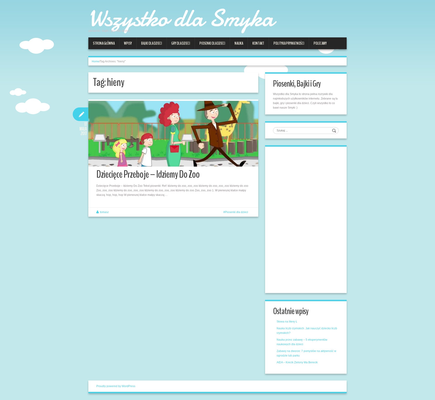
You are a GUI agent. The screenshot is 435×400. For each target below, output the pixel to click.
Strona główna (104, 43)
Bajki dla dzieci (151, 43)
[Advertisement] (307, 219)
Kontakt (258, 43)
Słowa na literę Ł (287, 321)
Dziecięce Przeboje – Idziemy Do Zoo (148, 174)
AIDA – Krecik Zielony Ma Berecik (297, 362)
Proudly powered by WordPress (115, 386)
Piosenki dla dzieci (212, 43)
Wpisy (128, 43)
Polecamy (320, 43)
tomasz (104, 212)
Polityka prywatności (288, 43)
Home (95, 61)
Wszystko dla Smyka (181, 18)
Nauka (238, 43)
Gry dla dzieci (180, 43)
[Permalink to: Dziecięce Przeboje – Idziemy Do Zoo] (173, 134)
